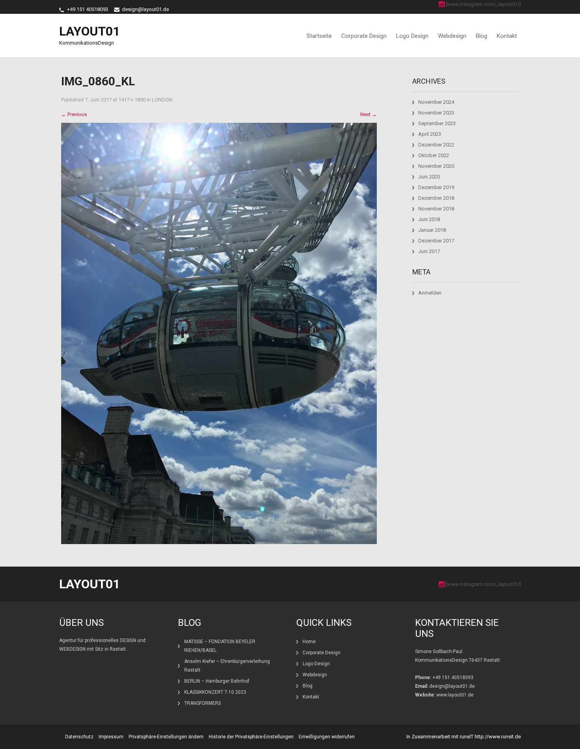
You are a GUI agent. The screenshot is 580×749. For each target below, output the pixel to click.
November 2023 (436, 113)
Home (309, 641)
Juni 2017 (429, 251)
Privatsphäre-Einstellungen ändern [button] (166, 737)
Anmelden (430, 293)
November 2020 (436, 166)
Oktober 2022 (433, 155)
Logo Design (412, 35)
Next (368, 114)
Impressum (111, 737)
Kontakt (507, 35)
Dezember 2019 (436, 187)
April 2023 (429, 134)
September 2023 (437, 123)
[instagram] (442, 4)
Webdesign (452, 35)
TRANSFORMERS (203, 703)
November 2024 (436, 102)
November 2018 (436, 209)
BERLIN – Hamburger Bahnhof (216, 681)
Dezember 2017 (436, 241)
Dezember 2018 (436, 198)
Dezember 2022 (436, 145)
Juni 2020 (429, 177)
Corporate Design (364, 35)
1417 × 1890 (132, 100)
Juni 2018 (429, 219)
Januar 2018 (432, 230)
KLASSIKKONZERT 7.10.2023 (215, 692)
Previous (74, 114)
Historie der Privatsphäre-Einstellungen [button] (251, 737)
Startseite (319, 35)
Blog (481, 35)
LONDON (162, 100)
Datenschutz (79, 737)
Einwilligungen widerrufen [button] (327, 737)
